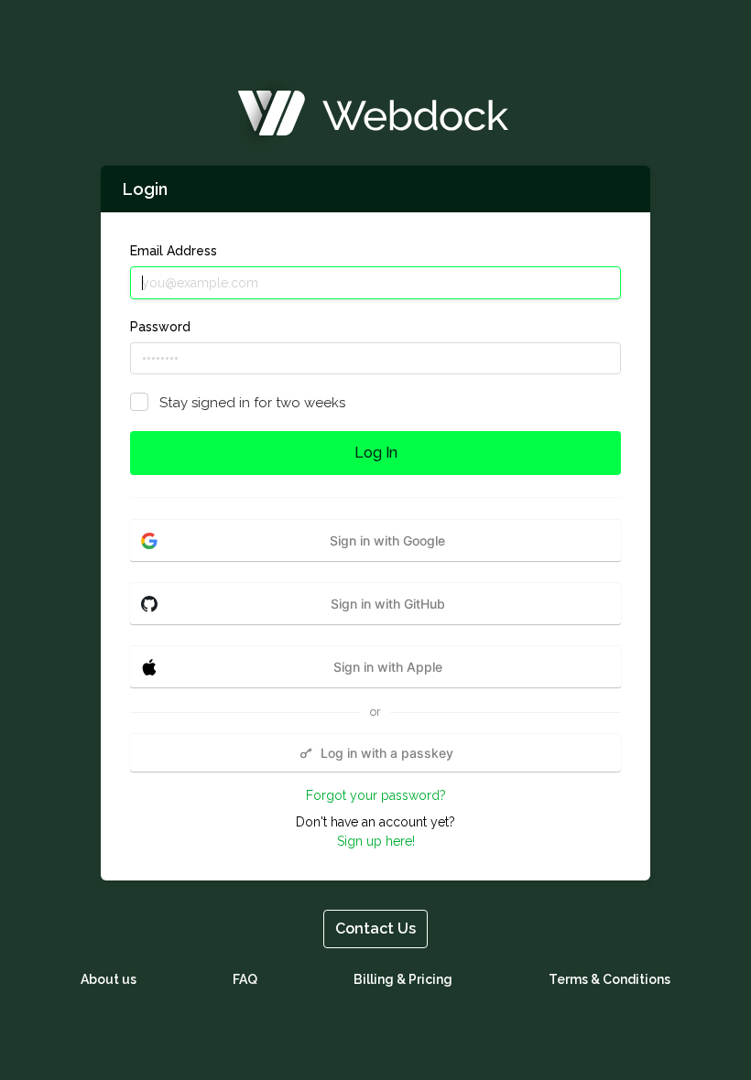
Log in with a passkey (387, 753)
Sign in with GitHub (388, 603)
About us (108, 979)
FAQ (245, 979)
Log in (375, 452)
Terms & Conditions (609, 979)
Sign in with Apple (387, 667)
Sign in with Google (387, 540)
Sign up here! (376, 841)
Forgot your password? (376, 795)
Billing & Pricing (403, 979)
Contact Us (375, 928)
